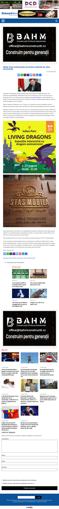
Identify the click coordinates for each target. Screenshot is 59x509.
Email (3, 461)
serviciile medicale (36, 97)
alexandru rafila (7, 258)
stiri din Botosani (30, 258)
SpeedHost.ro (33, 501)
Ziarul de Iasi (10, 250)
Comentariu (5, 439)
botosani (14, 258)
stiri (24, 258)
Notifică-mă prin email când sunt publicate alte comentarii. (20, 480)
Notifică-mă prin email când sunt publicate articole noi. (18, 483)
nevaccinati (20, 258)
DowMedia (44, 501)
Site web (4, 467)
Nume (4, 455)
